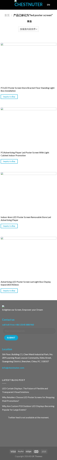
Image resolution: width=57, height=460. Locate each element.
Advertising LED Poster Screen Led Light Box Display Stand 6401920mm (26, 283)
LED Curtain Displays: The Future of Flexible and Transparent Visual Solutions (25, 390)
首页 (7, 15)
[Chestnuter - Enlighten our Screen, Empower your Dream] (28, 5)
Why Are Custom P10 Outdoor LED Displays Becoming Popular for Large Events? (28, 408)
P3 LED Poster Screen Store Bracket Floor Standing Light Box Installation (28, 89)
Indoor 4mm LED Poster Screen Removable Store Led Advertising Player (26, 218)
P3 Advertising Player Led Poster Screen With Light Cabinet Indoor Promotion (25, 154)
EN (48, 4)
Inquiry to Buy (9, 97)
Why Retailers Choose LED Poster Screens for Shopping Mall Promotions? (28, 399)
